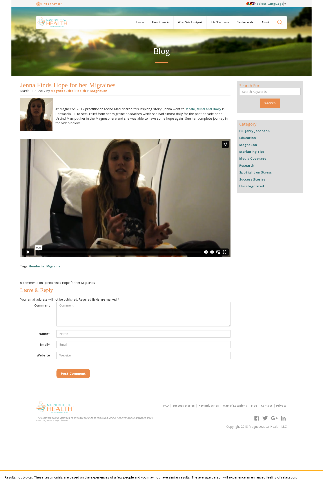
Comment (42, 305)
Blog (254, 405)
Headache (37, 266)
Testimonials (245, 22)
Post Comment (73, 373)
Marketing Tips (252, 151)
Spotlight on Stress (255, 172)
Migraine (53, 266)
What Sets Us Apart (190, 22)
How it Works (160, 22)
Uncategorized (251, 186)
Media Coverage (252, 158)
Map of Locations (235, 405)
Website (43, 355)
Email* (45, 344)
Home (140, 22)
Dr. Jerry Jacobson (254, 131)
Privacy (281, 405)
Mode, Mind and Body (203, 109)
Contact (266, 405)
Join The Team (219, 22)
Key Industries (209, 405)
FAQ (166, 405)
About (265, 22)
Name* (44, 334)
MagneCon (98, 91)
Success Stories (252, 179)
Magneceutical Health (68, 91)
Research (246, 165)
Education (247, 137)
